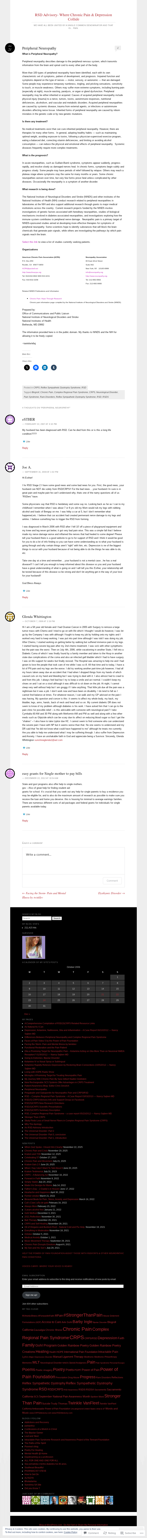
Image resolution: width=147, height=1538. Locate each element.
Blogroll (35, 392)
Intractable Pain (108, 1351)
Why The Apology (33, 1124)
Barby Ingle (82, 1321)
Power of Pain (91, 1369)
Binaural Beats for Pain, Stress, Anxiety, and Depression (52, 1199)
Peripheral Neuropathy (36, 1089)
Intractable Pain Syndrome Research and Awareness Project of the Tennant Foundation (67, 1439)
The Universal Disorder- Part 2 (39, 1131)
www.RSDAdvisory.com (62, 1413)
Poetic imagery (44, 1370)
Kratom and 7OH (33, 1154)
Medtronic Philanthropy (105, 1357)
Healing (42, 1351)
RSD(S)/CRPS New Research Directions (44, 1103)
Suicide (46, 1403)
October (28, 1234)
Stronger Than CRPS (35, 1117)
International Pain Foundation (81, 1351)
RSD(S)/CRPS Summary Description (42, 1110)
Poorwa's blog (31, 1446)
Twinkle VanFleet (83, 1403)
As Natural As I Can (34, 1027)
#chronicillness (30, 1315)
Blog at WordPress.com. (51, 1525)
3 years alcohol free (34, 1209)
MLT (36, 1362)
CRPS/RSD (90, 1338)
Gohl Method (31, 1213)
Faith (121, 1338)
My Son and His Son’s (35, 1248)
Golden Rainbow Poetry (73, 1345)
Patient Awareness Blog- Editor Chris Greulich (47, 1086)
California (27, 1329)
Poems (28, 1369)
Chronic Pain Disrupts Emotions (40, 1244)
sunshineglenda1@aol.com (49, 740)
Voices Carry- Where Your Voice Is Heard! (47, 1266)
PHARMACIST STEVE (35, 1471)
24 (44, 1000)
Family (28, 1345)
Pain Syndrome (31, 397)
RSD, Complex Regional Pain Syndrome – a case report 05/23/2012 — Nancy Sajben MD (68, 1113)
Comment (112, 880)
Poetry (59, 1369)
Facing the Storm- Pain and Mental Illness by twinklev (50, 1044)
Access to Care (51, 1322)
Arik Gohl (67, 1322)
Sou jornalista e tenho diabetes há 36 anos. (46, 1464)
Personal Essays (117, 1363)
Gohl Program (46, 1345)
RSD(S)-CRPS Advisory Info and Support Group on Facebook (54, 1100)
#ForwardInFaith (46, 1316)
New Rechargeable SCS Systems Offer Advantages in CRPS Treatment (59, 1082)
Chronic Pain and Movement (38, 1161)
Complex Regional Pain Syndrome (71, 392)
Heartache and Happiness (37, 1192)
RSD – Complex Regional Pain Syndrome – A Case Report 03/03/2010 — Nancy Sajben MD (69, 1096)
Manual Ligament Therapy (68, 1356)
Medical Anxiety (32, 1237)
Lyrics (25, 1356)
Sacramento (100, 1389)
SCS (36, 1396)
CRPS (37, 387)
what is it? (100, 1409)
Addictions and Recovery (37, 1422)
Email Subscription (33, 1275)
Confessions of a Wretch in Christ (41, 1429)
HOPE (59, 1352)
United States (90, 1409)
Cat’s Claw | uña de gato (36, 1202)
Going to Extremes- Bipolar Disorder (42, 1058)
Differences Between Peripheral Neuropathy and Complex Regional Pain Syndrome (65, 1037)
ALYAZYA (29, 1478)
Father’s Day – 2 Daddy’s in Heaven (42, 1189)
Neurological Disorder (107, 392)
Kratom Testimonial (34, 1171)
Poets (70, 1370)
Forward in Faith (32, 1178)
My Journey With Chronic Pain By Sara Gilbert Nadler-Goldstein (55, 1079)
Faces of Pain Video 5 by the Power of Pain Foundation (51, 1041)
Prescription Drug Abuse (67, 1377)
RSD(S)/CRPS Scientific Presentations (43, 1107)
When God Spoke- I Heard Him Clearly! (44, 1147)
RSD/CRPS (55, 1389)
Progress (88, 1377)
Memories (27, 1363)
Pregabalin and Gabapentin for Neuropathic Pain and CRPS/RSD (56, 1093)
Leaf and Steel (32, 1436)
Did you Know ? (32, 1488)
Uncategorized (77, 1409)
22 (117, 994)
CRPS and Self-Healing (36, 1223)
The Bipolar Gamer (34, 1432)
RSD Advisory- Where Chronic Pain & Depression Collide (73, 17)
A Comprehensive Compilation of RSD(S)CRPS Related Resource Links (60, 1023)
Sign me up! (31, 1295)
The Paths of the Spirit (35, 1443)
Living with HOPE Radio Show (39, 1072)
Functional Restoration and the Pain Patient (46, 1047)
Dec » (27, 1014)
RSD (84, 387)
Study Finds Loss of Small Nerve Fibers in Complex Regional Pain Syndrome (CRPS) (66, 1120)
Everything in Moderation (37, 1230)
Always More (31, 1206)
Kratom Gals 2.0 (32, 1164)
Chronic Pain (46, 392)
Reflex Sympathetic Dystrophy (43, 1383)
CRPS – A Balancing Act (36, 1175)
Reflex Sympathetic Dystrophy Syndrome (60, 387)
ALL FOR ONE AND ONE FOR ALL (41, 1460)
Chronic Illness (54, 1330)
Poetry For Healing (34, 1450)
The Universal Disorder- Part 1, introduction (46, 1138)
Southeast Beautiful (34, 1467)
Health (52, 1352)
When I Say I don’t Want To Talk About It (44, 1168)
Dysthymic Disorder (111, 893)
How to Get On (32, 1474)
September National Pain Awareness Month (64, 1396)
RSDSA (90, 1389)
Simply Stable (31, 1182)
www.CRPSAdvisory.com (40, 1413)
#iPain (59, 1315)
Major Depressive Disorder (41, 1357)
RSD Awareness (71, 1390)
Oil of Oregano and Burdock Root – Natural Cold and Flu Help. (55, 1227)
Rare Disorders (47, 397)
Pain (91, 1362)
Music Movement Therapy (37, 1241)
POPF (77, 1370)
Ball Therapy (31, 1220)
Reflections (117, 1377)
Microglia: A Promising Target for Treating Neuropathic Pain (53, 1075)
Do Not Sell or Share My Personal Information (86, 1525)
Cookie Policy (70, 1532)
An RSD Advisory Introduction (39, 1127)
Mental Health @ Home (36, 1453)
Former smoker (32, 1196)
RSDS (106, 397)
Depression (107, 1338)
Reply (25, 448)
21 (102, 994)
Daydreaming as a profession (39, 1457)
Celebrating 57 (32, 1157)
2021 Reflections (33, 1216)
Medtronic (89, 1357)
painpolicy (30, 1426)
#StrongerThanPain (83, 1314)
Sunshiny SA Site (33, 1484)
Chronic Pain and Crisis (36, 1150)
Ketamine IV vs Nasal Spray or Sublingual (45, 1061)
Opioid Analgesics (78, 1363)
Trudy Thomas (59, 1403)
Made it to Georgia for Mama (38, 1185)
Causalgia (39, 1330)
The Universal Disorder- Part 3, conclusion (45, 1134)
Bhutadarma (31, 1481)
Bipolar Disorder (100, 1322)
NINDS (65, 1363)
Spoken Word (97, 1396)
